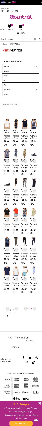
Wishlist (10, 29)
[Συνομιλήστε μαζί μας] (36, 420)
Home (5, 44)
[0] (9, 26)
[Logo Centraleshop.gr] (21, 17)
